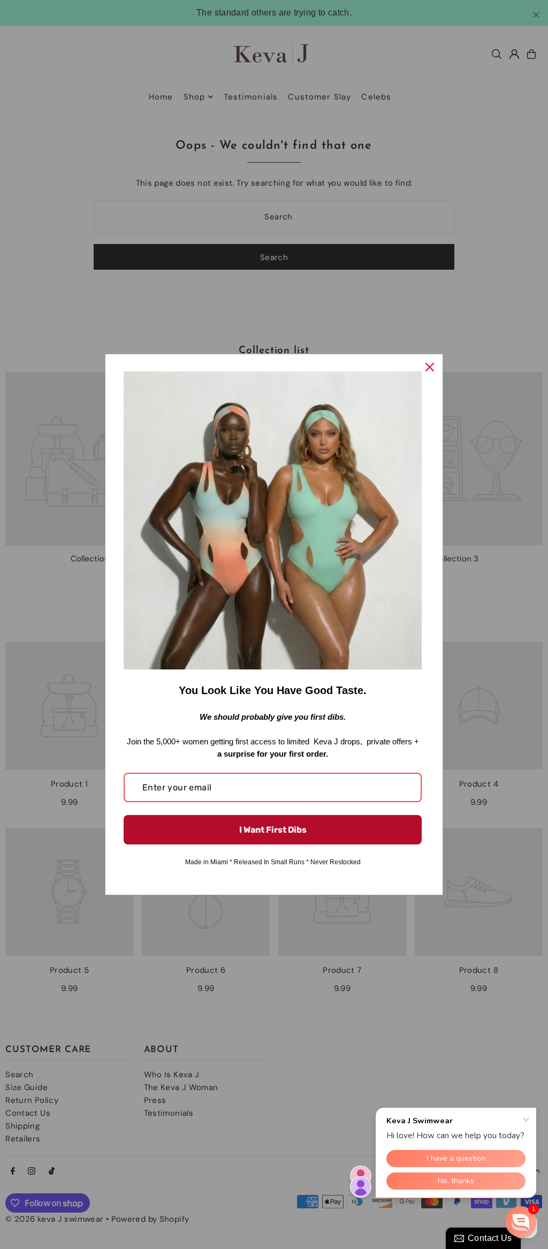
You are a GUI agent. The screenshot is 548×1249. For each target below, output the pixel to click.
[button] (520, 1221)
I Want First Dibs (273, 830)
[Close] (430, 367)
